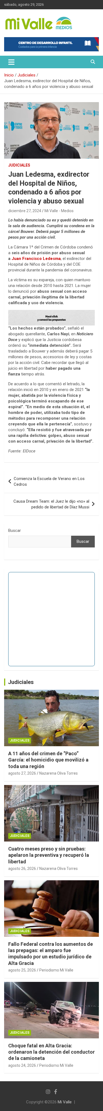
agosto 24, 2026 (22, 1065)
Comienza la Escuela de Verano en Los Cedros (49, 481)
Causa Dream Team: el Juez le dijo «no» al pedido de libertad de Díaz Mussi (51, 504)
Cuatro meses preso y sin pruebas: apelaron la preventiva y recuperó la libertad (48, 855)
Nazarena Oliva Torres (58, 773)
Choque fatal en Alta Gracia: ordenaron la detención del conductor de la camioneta (51, 1052)
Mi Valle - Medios (59, 211)
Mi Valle (65, 1102)
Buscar (14, 530)
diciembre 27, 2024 (24, 211)
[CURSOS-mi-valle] (51, 312)
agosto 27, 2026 (22, 773)
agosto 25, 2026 (22, 970)
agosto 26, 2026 (22, 868)
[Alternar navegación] (11, 62)
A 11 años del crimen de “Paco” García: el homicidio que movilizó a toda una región (48, 760)
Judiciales (19, 165)
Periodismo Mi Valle (56, 970)
